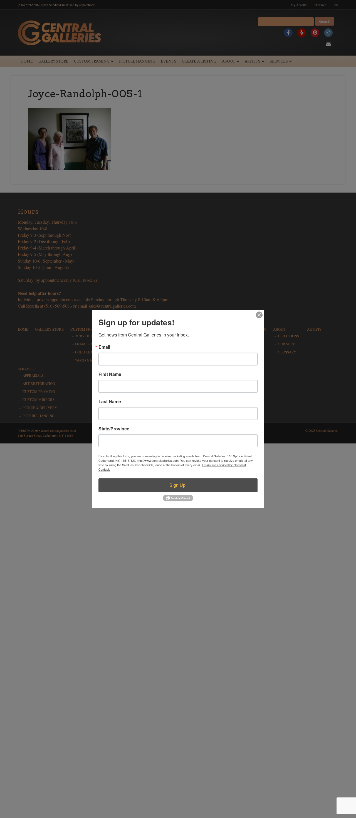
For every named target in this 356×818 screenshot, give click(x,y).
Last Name (109, 401)
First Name (109, 374)
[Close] (259, 314)
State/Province (113, 429)
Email (104, 347)
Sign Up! (178, 485)
